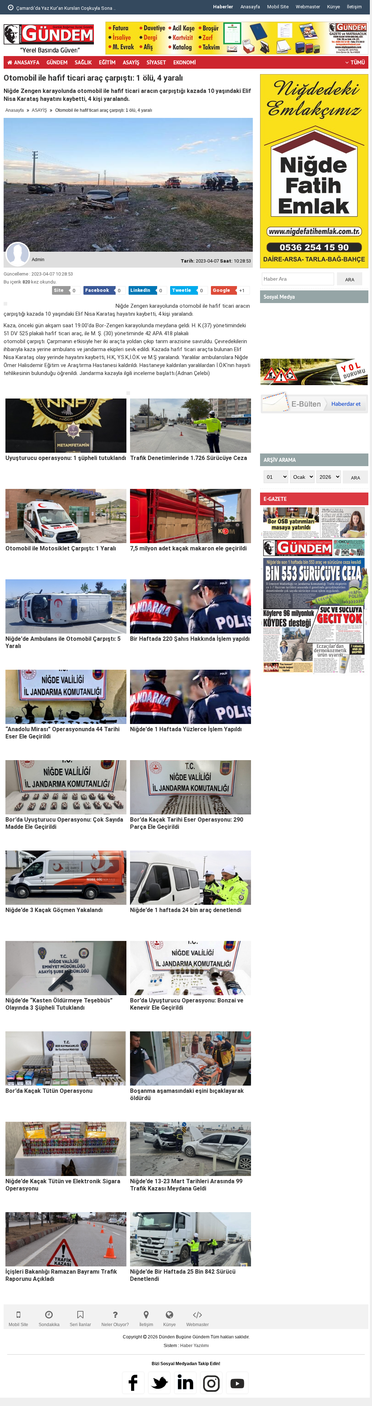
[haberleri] (8, 385)
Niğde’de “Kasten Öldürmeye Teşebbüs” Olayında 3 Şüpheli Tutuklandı (59, 1004)
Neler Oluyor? (115, 1324)
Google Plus (185, 1383)
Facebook (133, 1383)
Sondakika (49, 1324)
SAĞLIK (83, 62)
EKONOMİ (184, 62)
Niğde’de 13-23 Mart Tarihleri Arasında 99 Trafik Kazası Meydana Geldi (186, 1185)
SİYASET (156, 62)
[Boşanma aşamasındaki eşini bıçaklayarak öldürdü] (190, 1058)
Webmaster (308, 6)
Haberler (223, 6)
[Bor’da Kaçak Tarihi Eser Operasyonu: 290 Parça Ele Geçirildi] (190, 787)
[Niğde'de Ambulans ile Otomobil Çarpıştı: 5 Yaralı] (65, 606)
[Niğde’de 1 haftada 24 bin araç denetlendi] (190, 878)
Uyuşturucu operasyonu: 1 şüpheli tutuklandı (65, 458)
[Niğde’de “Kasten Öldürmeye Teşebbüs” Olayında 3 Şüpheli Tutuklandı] (65, 968)
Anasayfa (250, 6)
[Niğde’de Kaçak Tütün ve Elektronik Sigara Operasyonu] (65, 1149)
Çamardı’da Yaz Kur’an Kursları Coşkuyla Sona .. (65, 8)
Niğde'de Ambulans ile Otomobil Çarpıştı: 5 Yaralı (63, 642)
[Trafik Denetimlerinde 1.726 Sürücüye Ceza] (190, 426)
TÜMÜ (358, 62)
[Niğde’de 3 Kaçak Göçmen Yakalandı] (65, 878)
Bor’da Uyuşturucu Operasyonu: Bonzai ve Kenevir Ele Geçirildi (186, 1004)
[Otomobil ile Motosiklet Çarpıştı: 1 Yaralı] (65, 516)
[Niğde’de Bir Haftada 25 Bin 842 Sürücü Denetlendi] (190, 1239)
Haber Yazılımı (194, 1345)
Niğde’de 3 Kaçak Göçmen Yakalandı (54, 910)
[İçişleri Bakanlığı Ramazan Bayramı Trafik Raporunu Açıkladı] (65, 1239)
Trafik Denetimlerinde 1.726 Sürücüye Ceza (188, 458)
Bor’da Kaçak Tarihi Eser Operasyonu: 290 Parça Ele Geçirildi (186, 823)
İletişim (354, 6)
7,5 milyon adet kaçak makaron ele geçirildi (188, 548)
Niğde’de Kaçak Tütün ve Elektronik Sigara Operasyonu (62, 1185)
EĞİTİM (107, 62)
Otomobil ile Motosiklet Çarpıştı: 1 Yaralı (60, 548)
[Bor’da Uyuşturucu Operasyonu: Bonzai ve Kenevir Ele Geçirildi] (190, 968)
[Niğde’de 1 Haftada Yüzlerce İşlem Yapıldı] (190, 697)
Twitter (159, 1383)
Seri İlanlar (80, 1324)
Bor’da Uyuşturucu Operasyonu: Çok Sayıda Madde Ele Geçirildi (64, 823)
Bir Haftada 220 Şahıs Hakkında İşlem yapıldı (190, 638)
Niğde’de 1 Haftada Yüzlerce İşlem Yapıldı (186, 729)
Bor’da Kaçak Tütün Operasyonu (48, 1090)
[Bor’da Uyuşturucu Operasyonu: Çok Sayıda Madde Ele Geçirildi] (65, 787)
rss (211, 1383)
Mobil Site (278, 6)
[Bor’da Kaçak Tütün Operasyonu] (65, 1058)
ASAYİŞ (131, 62)
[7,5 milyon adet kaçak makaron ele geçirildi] (190, 516)
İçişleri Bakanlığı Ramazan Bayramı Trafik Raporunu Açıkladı (61, 1275)
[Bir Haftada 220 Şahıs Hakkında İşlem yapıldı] (190, 606)
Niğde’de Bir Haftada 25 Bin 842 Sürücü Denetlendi (182, 1275)
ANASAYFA (26, 62)
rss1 (237, 1383)
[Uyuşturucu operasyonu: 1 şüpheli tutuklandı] (65, 426)
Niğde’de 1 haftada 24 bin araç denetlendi (185, 910)
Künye (333, 6)
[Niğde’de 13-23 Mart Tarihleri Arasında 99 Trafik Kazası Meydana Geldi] (190, 1149)
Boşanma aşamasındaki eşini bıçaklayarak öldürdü (187, 1094)
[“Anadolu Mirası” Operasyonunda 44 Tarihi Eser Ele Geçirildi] (65, 697)
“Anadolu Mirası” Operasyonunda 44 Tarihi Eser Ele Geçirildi (62, 733)
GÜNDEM (57, 62)
